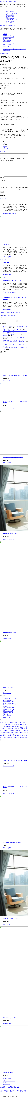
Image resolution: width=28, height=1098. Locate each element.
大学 (19, 726)
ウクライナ (14, 722)
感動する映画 (15, 730)
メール (2, 180)
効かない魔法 (6, 262)
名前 (2, 177)
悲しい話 (4, 730)
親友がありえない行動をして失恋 (12, 340)
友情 (5, 726)
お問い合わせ (6, 1082)
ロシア (4, 724)
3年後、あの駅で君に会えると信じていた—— (13, 457)
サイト (2, 184)
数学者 (8, 732)
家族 (4, 728)
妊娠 (23, 726)
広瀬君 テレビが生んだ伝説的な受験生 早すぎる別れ (15, 375)
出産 (19, 724)
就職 (8, 728)
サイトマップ (6, 1084)
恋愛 (23, 728)
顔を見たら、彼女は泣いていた (11, 329)
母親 (21, 732)
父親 (19, 735)
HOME (5, 34)
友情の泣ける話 (7, 38)
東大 (12, 732)
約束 (15, 737)
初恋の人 (5, 335)
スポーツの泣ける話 (8, 43)
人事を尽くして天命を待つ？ (11, 334)
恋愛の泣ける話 (7, 41)
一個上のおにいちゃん (8, 244)
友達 (9, 726)
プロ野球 (21, 722)
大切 (16, 726)
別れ (24, 724)
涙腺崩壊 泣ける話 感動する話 (8, 2)
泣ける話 (10, 735)
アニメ (9, 722)
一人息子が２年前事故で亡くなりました (13, 341)
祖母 (12, 737)
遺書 (22, 737)
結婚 (19, 737)
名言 (12, 726)
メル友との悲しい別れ (8, 687)
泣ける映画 (6, 46)
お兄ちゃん (3, 722)
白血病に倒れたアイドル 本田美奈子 (11, 533)
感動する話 (22, 730)
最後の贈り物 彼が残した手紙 (9, 632)
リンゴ (4, 201)
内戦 (15, 724)
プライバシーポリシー (9, 1081)
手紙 (4, 732)
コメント (3, 163)
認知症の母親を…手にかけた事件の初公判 (12, 280)
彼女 (13, 728)
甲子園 (3, 737)
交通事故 (9, 724)
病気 (8, 737)
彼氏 (18, 728)
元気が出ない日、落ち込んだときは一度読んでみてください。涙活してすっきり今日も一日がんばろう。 (13, 1092)
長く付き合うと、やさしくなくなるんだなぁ (15, 337)
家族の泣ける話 (7, 40)
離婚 (26, 737)
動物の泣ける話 (7, 35)
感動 (10, 730)
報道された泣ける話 (8, 37)
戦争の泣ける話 (7, 44)
